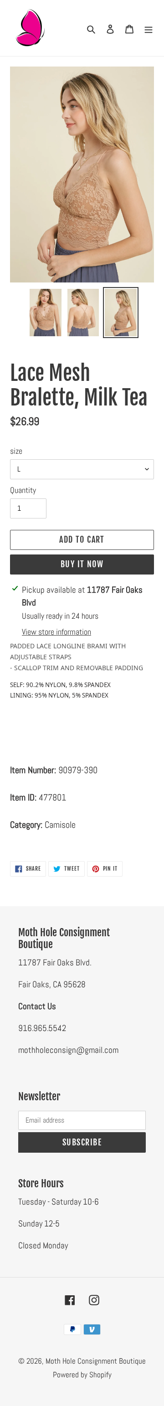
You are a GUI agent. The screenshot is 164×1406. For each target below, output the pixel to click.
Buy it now (82, 564)
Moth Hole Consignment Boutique (96, 1361)
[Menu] (148, 28)
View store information (56, 631)
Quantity (23, 490)
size (16, 451)
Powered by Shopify (82, 1375)
